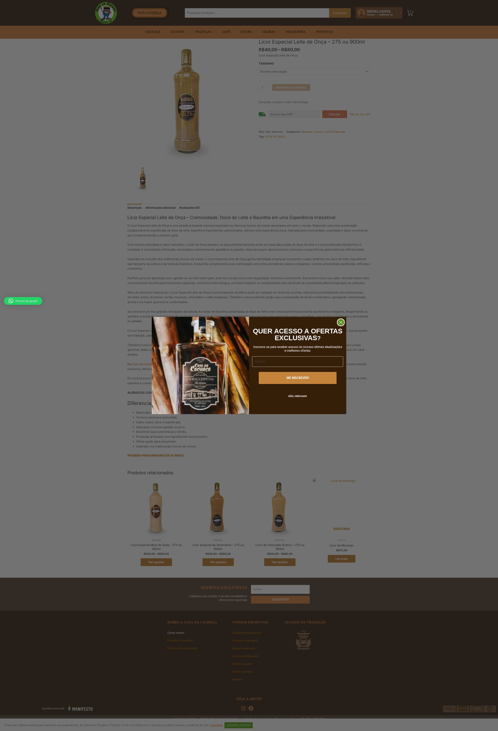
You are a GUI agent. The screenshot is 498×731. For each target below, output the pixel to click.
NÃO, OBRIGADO (297, 396)
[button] (23, 301)
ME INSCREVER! (298, 378)
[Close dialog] (340, 322)
